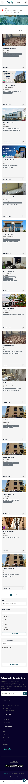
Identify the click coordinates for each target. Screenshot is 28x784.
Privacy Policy (6, 738)
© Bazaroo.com (7, 773)
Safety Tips (5, 741)
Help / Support (6, 723)
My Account (6, 719)
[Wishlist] (23, 67)
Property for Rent (7, 647)
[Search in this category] (3, 603)
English (18, 2)
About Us (5, 731)
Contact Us (5, 744)
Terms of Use (6, 735)
